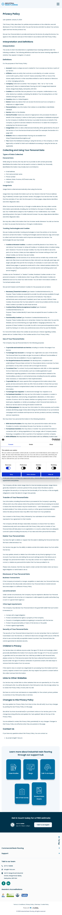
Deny (11, 474)
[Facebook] (3, 883)
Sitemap (37, 904)
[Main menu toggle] (58, 4)
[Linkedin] (8, 883)
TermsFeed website (9, 282)
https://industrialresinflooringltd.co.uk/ (18, 138)
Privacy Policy (30, 904)
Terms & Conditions (19, 904)
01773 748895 (8, 866)
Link (13, 769)
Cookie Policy (45, 904)
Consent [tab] (10, 444)
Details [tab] (31, 444)
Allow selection (31, 474)
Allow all (50, 474)
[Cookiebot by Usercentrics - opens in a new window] (53, 439)
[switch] (23, 468)
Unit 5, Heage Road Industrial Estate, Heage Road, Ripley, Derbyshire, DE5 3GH (13, 875)
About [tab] (51, 444)
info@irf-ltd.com (9, 869)
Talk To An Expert (43, 825)
